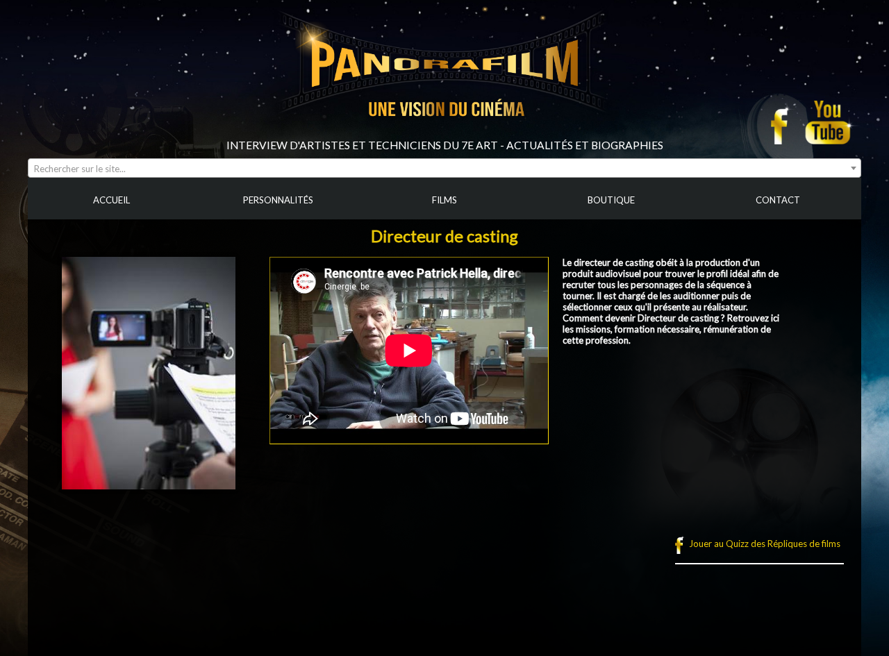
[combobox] (444, 168)
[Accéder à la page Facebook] (783, 122)
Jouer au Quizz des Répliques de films (764, 543)
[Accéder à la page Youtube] (829, 122)
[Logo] (444, 133)
